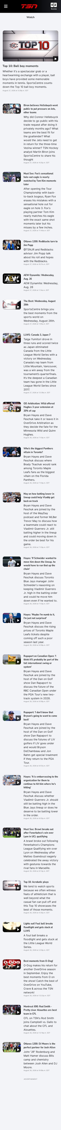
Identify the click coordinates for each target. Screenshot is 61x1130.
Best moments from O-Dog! (38, 961)
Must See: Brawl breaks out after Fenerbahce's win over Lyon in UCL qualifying (39, 832)
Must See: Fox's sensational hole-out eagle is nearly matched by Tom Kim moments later (40, 179)
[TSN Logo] (29, 6)
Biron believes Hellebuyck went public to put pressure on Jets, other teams (41, 109)
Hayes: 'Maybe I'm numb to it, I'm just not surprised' (39, 616)
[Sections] (6, 6)
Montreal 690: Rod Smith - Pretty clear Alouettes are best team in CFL (40, 1010)
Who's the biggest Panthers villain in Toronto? (38, 450)
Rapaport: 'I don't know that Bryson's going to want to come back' (40, 716)
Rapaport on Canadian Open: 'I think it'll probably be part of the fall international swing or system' (41, 661)
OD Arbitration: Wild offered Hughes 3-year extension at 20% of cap (39, 407)
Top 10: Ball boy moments (20, 66)
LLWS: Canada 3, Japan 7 (37, 335)
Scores (54, 9)
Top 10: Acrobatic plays (36, 882)
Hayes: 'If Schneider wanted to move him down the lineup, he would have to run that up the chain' (40, 563)
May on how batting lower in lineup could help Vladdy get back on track (39, 497)
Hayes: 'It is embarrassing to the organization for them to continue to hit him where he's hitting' (41, 782)
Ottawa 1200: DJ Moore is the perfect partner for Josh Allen (39, 1045)
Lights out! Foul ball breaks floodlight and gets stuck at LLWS (38, 927)
